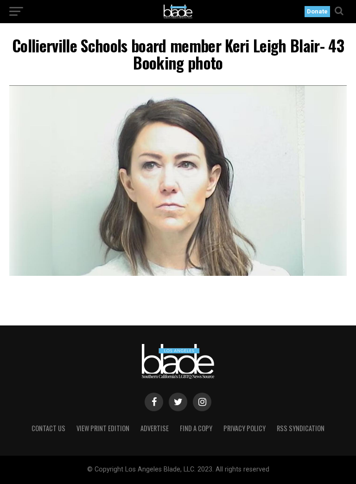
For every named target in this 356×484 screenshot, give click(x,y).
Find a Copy (196, 428)
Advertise (154, 428)
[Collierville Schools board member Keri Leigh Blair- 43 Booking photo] (178, 273)
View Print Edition (102, 428)
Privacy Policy (244, 428)
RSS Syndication (300, 428)
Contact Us (48, 428)
